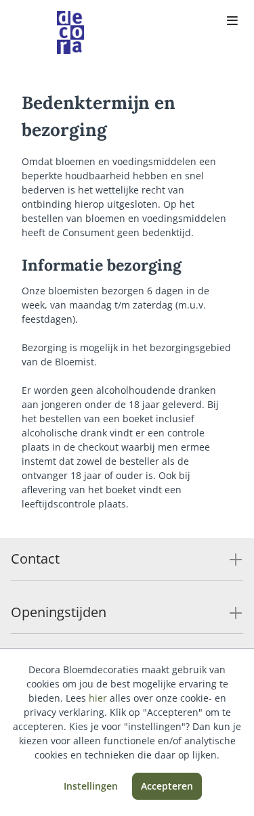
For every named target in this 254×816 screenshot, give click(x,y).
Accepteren (167, 785)
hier (98, 698)
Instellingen (91, 785)
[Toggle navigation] (232, 21)
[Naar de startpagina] (70, 32)
